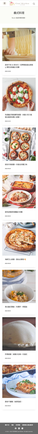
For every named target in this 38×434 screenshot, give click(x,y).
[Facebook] (15, 428)
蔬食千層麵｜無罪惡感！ (13, 402)
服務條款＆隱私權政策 (27, 425)
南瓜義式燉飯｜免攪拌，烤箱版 (16, 307)
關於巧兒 (7, 425)
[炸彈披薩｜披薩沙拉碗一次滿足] (19, 333)
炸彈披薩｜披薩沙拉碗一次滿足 (16, 354)
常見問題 (18, 425)
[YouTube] (19, 428)
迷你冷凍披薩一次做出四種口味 (16, 164)
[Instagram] (22, 428)
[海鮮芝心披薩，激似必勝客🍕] (19, 239)
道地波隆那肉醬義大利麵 (13, 212)
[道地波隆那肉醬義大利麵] (19, 191)
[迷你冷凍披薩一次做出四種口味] (19, 144)
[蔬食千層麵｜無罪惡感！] (19, 381)
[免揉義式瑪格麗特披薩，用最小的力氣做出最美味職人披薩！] (19, 94)
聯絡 (12, 425)
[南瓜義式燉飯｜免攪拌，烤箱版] (19, 286)
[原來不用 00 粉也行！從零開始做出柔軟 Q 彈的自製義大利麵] (19, 44)
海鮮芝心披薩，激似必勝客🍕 (15, 259)
